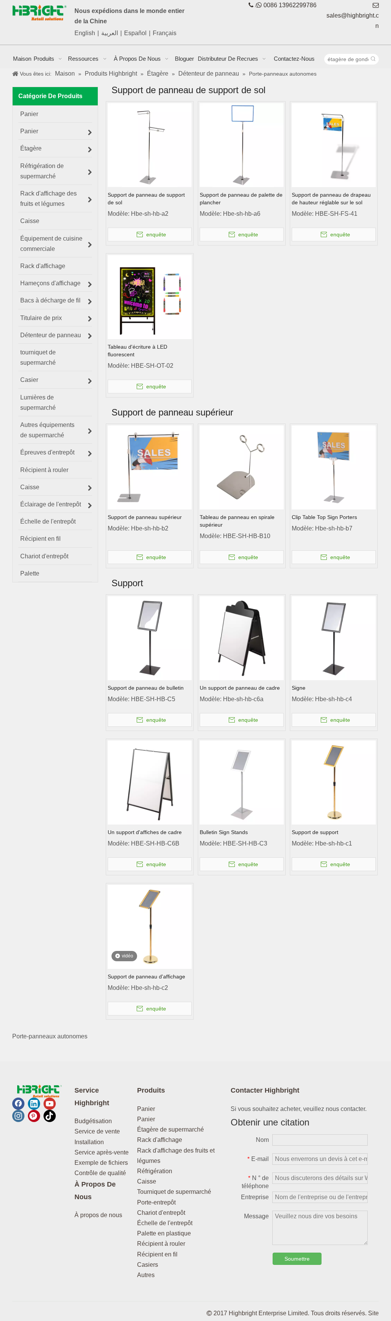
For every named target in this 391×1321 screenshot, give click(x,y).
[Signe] (334, 637)
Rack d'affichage (159, 1140)
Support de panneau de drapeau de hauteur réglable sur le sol (331, 198)
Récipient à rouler (161, 1243)
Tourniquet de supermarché (174, 1191)
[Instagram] (18, 1116)
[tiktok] (50, 1116)
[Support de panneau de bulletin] (150, 637)
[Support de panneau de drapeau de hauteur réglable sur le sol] (334, 144)
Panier (146, 1109)
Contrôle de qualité (100, 1173)
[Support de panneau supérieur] (150, 467)
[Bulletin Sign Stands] (242, 782)
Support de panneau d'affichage (146, 976)
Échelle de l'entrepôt (164, 1223)
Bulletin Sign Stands (224, 832)
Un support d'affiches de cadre (145, 832)
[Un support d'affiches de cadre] (150, 782)
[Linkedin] (34, 1104)
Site (373, 1313)
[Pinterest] (34, 1116)
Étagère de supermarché (170, 1129)
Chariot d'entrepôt (161, 1212)
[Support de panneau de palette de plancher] (242, 144)
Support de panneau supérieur (145, 517)
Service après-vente (101, 1152)
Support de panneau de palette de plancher (241, 198)
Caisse (146, 1181)
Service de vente (97, 1131)
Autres (146, 1275)
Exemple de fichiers (101, 1162)
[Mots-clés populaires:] (373, 59)
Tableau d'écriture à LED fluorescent (137, 350)
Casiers (147, 1264)
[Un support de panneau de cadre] (242, 637)
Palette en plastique (164, 1233)
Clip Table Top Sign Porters (324, 517)
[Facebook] (18, 1104)
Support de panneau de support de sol (146, 198)
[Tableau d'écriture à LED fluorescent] (150, 296)
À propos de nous (98, 1215)
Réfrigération (154, 1171)
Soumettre (297, 1259)
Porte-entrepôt (156, 1202)
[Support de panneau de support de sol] (150, 144)
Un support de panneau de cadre (240, 688)
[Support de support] (334, 782)
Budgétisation (93, 1121)
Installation (89, 1142)
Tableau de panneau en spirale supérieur (237, 521)
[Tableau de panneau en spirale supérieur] (242, 467)
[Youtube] (50, 1104)
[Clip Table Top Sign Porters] (334, 467)
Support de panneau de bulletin (146, 688)
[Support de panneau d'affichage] (150, 926)
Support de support (315, 832)
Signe (298, 688)
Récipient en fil (157, 1254)
